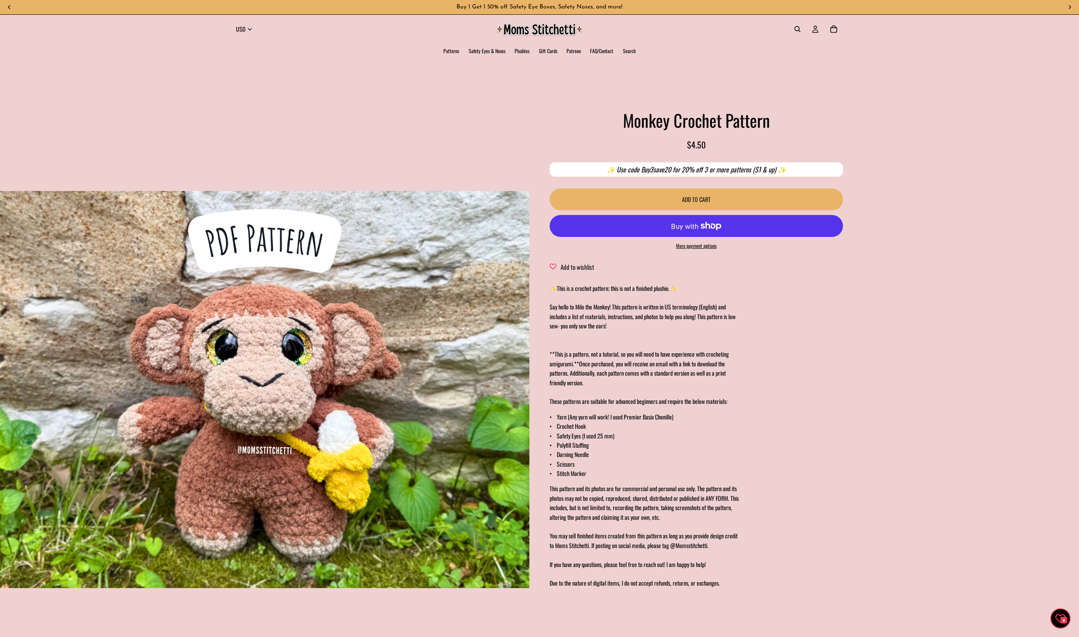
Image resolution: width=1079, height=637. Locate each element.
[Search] (797, 29)
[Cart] (833, 29)
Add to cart (696, 198)
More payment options (696, 245)
